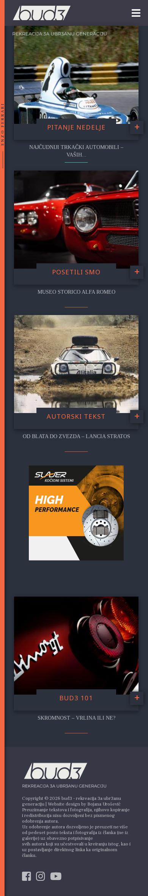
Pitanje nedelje (76, 127)
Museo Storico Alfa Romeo (76, 292)
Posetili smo (76, 272)
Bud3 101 (76, 697)
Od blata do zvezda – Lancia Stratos (76, 436)
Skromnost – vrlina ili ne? (76, 718)
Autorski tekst (76, 416)
